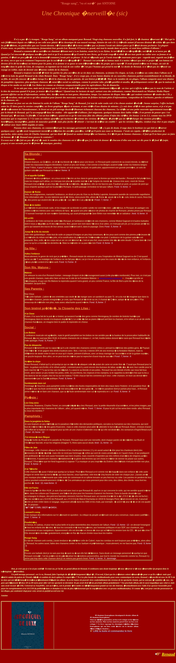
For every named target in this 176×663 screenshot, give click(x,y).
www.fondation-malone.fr (110, 278)
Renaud (168, 654)
